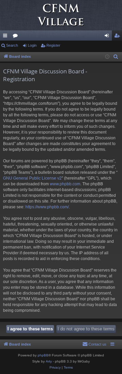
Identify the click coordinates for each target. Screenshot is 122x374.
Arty (49, 361)
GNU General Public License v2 (32, 178)
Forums (16, 37)
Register (53, 45)
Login (32, 45)
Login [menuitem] (108, 37)
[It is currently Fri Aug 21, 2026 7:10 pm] (107, 57)
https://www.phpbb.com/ (47, 207)
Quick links (6, 37)
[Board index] (61, 15)
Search (12, 45)
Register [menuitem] (118, 37)
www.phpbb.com (65, 184)
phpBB (43, 355)
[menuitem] (116, 57)
